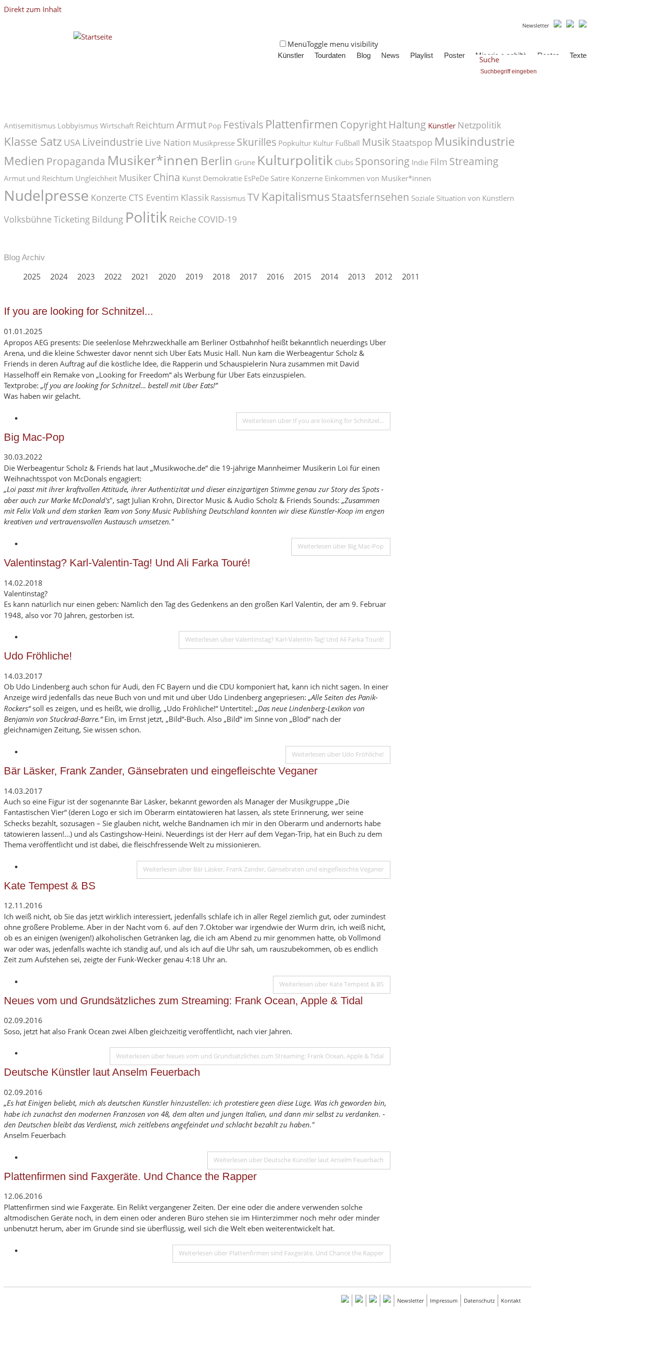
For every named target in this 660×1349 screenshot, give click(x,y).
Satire (280, 178)
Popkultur (294, 143)
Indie (420, 162)
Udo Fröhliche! (38, 656)
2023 (86, 276)
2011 (410, 276)
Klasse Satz (33, 141)
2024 (59, 276)
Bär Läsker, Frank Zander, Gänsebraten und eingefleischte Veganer (160, 771)
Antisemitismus (30, 125)
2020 (167, 276)
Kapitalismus (295, 196)
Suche (489, 59)
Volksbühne (28, 219)
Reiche (182, 219)
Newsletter (535, 25)
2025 (32, 276)
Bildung (107, 219)
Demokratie (222, 178)
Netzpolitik (479, 125)
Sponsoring (382, 161)
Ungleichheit (96, 178)
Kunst (191, 178)
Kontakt (511, 1300)
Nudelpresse (46, 195)
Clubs (344, 162)
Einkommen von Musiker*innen (378, 178)
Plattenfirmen (301, 124)
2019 (194, 276)
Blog (364, 55)
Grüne (244, 162)
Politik (146, 217)
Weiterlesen (313, 421)
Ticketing (72, 219)
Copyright (363, 124)
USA (72, 142)
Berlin (216, 161)
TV (253, 197)
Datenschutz (479, 1300)
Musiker (135, 177)
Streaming (474, 161)
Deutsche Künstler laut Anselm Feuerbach (102, 1072)
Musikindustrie (474, 141)
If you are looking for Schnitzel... (78, 311)
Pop (214, 125)
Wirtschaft (117, 125)
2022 (113, 276)
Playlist (421, 55)
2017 (248, 276)
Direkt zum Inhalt (32, 9)
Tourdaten (330, 55)
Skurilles (256, 142)
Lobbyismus (77, 125)
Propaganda (75, 161)
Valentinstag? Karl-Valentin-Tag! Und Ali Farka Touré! (127, 563)
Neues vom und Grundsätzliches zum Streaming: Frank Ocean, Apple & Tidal (183, 1001)
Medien (24, 161)
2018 (221, 276)
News (390, 55)
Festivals (243, 124)
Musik (376, 142)
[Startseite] (92, 37)
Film (438, 162)
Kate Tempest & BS (50, 886)
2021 (140, 276)
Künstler (291, 55)
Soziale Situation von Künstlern (462, 198)
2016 (275, 276)
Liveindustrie (112, 142)
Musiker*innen (153, 160)
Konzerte (109, 197)
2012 (383, 276)
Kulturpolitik (295, 160)
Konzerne (307, 178)
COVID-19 (217, 219)
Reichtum (155, 125)
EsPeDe (256, 178)
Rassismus (228, 198)
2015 (302, 276)
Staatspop (412, 142)
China (166, 177)
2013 (356, 276)
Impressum (444, 1300)
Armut (191, 124)
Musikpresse (214, 143)
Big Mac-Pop (34, 437)
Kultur (323, 143)
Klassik (195, 197)
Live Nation (168, 142)
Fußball (347, 143)
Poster (454, 55)
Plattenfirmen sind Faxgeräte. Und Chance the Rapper (130, 1176)
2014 (329, 276)
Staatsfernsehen (370, 197)
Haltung (407, 124)
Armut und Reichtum (38, 178)
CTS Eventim (154, 197)
